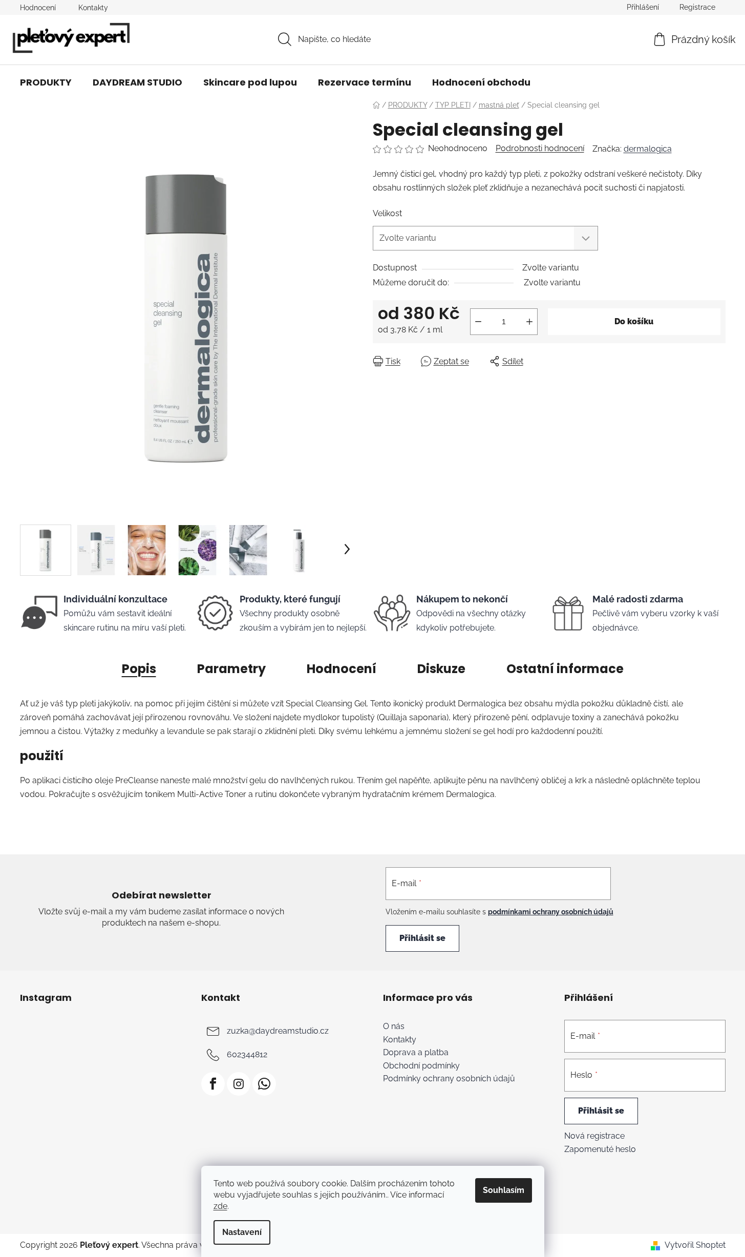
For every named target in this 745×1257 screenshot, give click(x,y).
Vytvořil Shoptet (695, 1245)
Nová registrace (594, 1136)
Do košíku (633, 321)
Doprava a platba (416, 1052)
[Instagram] (238, 1084)
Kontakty (93, 8)
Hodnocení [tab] (341, 668)
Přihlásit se (422, 938)
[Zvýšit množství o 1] (529, 321)
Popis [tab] (139, 668)
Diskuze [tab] (441, 668)
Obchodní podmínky (421, 1066)
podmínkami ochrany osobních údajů (550, 912)
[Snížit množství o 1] (478, 321)
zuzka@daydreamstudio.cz (278, 1031)
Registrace (697, 7)
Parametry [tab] (231, 668)
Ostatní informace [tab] (565, 668)
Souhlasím (503, 1190)
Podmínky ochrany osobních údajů (449, 1078)
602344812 (247, 1054)
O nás (394, 1026)
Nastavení (242, 1232)
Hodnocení (38, 8)
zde (220, 1206)
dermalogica (648, 149)
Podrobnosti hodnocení (540, 148)
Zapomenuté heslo (600, 1149)
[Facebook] (213, 1084)
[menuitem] (46, 82)
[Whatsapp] (264, 1084)
